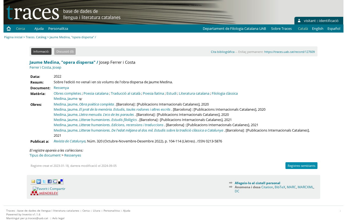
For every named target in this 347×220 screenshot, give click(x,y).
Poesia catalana (95, 93)
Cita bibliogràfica (222, 52)
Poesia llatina (153, 93)
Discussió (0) (64, 51)
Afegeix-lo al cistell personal (257, 183)
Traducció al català (125, 93)
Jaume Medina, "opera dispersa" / (64, 62)
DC (237, 191)
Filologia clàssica (225, 93)
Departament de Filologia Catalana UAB (234, 28)
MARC (291, 187)
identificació (329, 20)
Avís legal (58, 218)
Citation (267, 187)
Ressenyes (72, 155)
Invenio (27, 214)
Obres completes (67, 93)
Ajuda (39, 28)
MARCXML (305, 187)
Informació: (41, 51)
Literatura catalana (194, 93)
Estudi (171, 93)
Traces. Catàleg (36, 37)
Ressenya (61, 87)
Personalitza (58, 28)
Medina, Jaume (66, 98)
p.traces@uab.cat (36, 218)
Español (333, 28)
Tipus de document (45, 155)
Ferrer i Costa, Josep (45, 67)
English (317, 28)
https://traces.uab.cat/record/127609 (289, 52)
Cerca (20, 28)
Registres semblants (301, 166)
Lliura (96, 210)
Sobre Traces (281, 28)
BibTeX (280, 187)
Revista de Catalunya (69, 141)
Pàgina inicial (13, 37)
